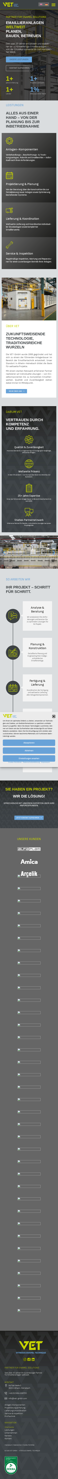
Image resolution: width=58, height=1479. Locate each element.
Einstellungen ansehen (29, 758)
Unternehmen (11, 1433)
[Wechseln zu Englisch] (41, 4)
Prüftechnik (10, 1416)
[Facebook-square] (29, 1359)
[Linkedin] (33, 1359)
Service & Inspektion (14, 1413)
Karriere (8, 1435)
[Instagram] (25, 1359)
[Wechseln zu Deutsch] (46, 4)
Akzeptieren (29, 742)
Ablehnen (29, 750)
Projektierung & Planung (15, 1408)
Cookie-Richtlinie (15, 762)
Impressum (45, 762)
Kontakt (8, 1438)
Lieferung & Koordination (15, 1410)
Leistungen (9, 1430)
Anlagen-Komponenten (15, 1405)
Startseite (9, 1427)
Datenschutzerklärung (31, 762)
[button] (53, 716)
